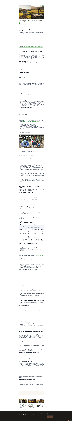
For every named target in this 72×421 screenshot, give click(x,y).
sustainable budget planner (39, 255)
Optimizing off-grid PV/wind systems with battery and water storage (30, 121)
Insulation (41, 414)
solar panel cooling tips (36, 281)
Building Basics (41, 415)
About (33, 415)
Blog (33, 414)
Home (33, 413)
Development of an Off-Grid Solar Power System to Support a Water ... (33, 183)
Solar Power (41, 413)
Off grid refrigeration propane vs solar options (28, 46)
